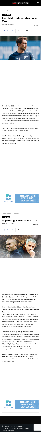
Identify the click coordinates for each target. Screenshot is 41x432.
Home (4, 11)
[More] (27, 31)
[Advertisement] (20, 83)
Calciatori (10, 11)
